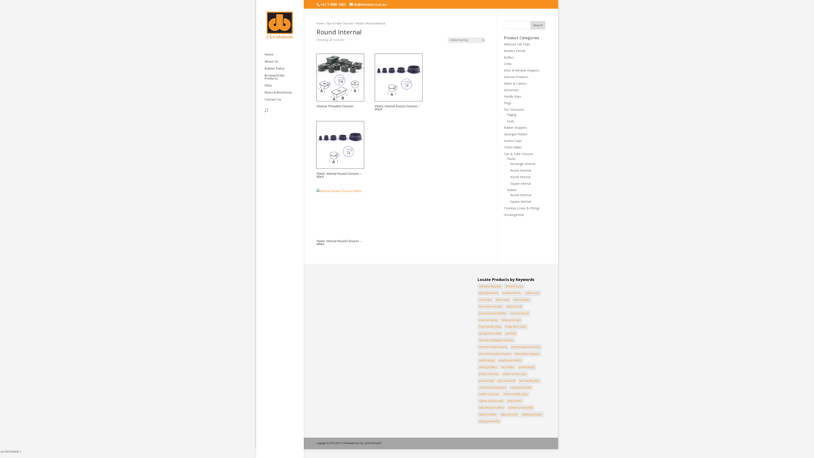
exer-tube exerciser (490, 306)
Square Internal (520, 184)
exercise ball (514, 306)
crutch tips (485, 300)
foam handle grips (490, 326)
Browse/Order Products (275, 77)
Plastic (360, 23)
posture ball (486, 381)
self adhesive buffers (491, 407)
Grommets (511, 90)
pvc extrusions (506, 381)
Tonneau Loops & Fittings (522, 208)
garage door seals (490, 333)
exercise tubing (488, 320)
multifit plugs (487, 360)
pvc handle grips (529, 381)
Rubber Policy (274, 68)
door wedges (522, 300)
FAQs (268, 85)
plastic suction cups (514, 374)
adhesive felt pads (490, 286)
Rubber (512, 190)
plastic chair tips (489, 374)
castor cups (532, 293)
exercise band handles (492, 313)
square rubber (488, 414)
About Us (271, 61)
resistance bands (520, 387)
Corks (508, 64)
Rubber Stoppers (515, 128)
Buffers (509, 57)
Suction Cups (513, 141)
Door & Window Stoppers (521, 70)
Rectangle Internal (522, 164)
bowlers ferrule (512, 293)
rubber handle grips (515, 394)
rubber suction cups (491, 401)
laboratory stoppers (527, 354)
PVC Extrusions (514, 110)
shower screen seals (520, 407)
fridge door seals (515, 326)
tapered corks (509, 414)
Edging (511, 115)
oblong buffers (488, 367)
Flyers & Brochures (278, 92)
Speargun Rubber (515, 134)
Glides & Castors (515, 83)
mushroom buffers (510, 360)
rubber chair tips (489, 394)
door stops (502, 300)
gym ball (510, 333)
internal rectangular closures (496, 340)
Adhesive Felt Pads (517, 44)
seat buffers (514, 401)
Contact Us (273, 99)
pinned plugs (526, 367)
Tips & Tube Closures (340, 23)
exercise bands (519, 313)
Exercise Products (516, 77)
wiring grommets (489, 421)
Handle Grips (512, 96)
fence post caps (511, 320)
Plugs (507, 103)
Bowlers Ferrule (514, 51)
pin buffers (507, 367)
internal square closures (525, 347)
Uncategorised (514, 215)
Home (269, 54)
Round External (520, 170)
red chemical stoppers (492, 387)
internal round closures (493, 347)
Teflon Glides (513, 147)
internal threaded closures (495, 354)
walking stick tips (532, 414)
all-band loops (514, 286)
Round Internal (520, 177)
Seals (510, 121)
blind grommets (488, 293)
